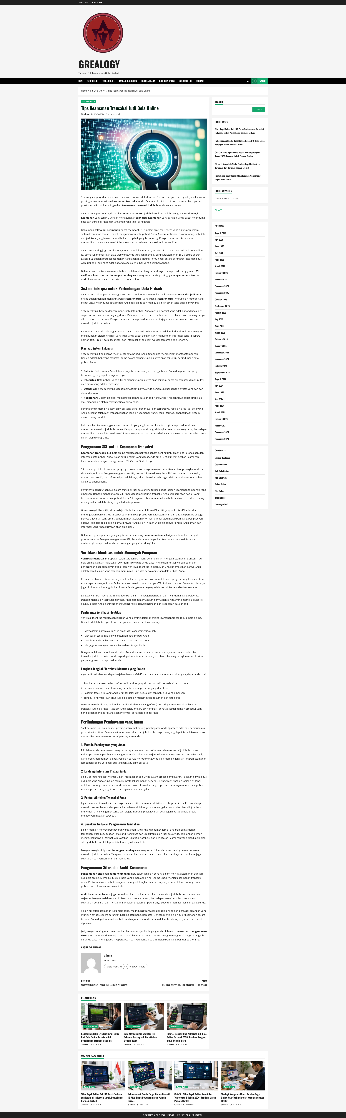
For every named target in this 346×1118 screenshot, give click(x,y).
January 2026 (221, 279)
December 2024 (222, 352)
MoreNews (182, 1114)
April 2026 (219, 259)
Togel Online (108, 80)
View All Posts (137, 966)
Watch (263, 80)
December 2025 (222, 286)
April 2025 (219, 326)
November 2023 (222, 439)
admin (86, 114)
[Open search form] (248, 81)
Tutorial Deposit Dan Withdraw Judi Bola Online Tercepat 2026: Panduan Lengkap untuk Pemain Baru (187, 1037)
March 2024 (220, 412)
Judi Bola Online (167, 80)
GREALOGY (99, 64)
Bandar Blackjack (128, 80)
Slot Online (92, 80)
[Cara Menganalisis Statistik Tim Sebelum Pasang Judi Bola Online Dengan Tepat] (144, 1016)
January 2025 (221, 346)
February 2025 (221, 339)
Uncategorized (221, 504)
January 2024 (221, 425)
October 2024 (221, 365)
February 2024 (221, 419)
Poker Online (220, 484)
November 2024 (222, 359)
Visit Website (114, 966)
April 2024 (219, 405)
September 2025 (222, 306)
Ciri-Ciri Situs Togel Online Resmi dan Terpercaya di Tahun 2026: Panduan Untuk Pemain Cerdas (195, 1097)
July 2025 (219, 319)
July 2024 (219, 385)
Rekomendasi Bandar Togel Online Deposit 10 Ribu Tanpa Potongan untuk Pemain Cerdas (149, 1097)
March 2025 (220, 332)
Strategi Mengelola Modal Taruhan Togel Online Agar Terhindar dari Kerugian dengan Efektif (242, 1097)
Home (80, 80)
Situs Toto (220, 210)
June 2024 (219, 392)
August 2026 (220, 233)
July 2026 (219, 239)
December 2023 (222, 432)
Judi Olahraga (148, 80)
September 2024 (222, 372)
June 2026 (219, 246)
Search (219, 101)
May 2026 (219, 252)
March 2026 (220, 266)
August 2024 (220, 379)
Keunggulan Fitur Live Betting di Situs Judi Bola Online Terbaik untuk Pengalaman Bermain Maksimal (100, 1037)
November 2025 (222, 292)
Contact (200, 80)
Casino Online (185, 80)
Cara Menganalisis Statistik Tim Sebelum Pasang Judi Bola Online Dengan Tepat (140, 1037)
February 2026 (221, 272)
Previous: (104, 983)
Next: (184, 983)
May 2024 (219, 399)
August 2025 (220, 312)
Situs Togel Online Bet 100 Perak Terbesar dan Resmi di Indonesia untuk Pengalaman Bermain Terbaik (102, 1097)
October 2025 (221, 299)
